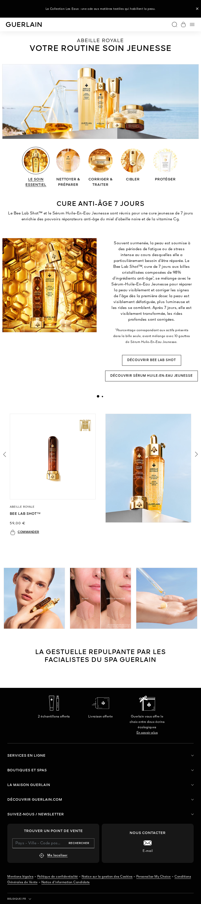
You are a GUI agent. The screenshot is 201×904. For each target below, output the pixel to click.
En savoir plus (147, 732)
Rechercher (79, 843)
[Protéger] (165, 160)
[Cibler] (133, 160)
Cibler (133, 179)
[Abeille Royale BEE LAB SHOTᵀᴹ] (53, 456)
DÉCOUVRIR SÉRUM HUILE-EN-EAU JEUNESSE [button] (151, 375)
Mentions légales (20, 876)
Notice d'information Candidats (65, 882)
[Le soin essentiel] (36, 160)
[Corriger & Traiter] (100, 160)
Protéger (165, 179)
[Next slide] (196, 454)
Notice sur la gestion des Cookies (107, 876)
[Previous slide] (4, 454)
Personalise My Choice (153, 876)
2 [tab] (102, 396)
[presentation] (98, 396)
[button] (197, 9)
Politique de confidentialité (57, 876)
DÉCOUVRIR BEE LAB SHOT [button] (151, 360)
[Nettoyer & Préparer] (68, 160)
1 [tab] (98, 396)
